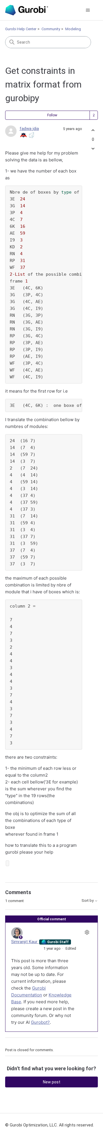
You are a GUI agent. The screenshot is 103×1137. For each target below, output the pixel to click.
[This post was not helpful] (93, 148)
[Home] (26, 10)
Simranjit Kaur (25, 941)
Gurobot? (40, 1022)
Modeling (73, 29)
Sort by (88, 901)
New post (51, 1082)
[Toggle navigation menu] (88, 10)
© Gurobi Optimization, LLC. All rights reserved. (49, 1125)
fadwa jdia (29, 128)
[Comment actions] (87, 932)
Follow (52, 115)
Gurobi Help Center (20, 29)
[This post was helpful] (93, 130)
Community (50, 29)
